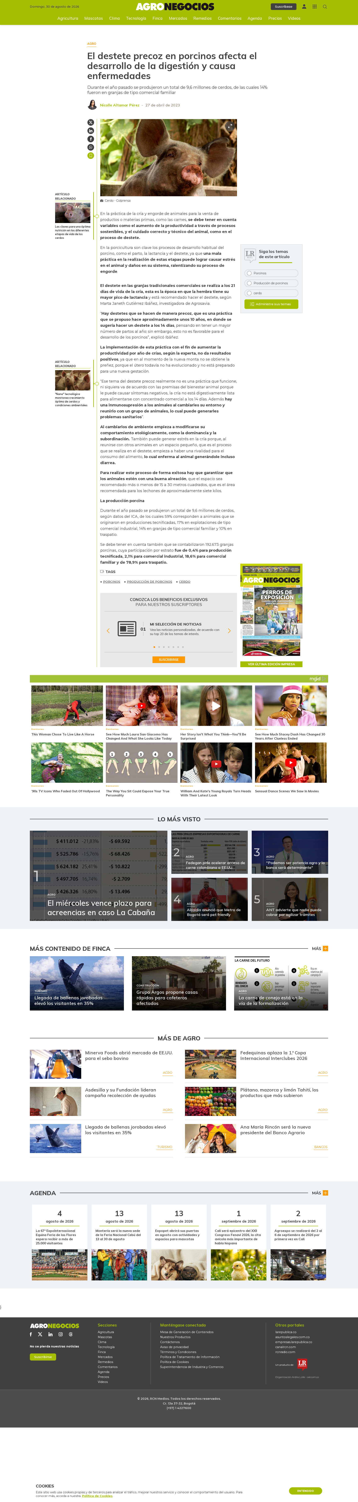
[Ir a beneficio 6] (178, 647)
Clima (114, 18)
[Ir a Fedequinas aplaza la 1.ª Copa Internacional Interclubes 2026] (210, 1064)
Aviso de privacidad (174, 1347)
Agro (167, 1073)
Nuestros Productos (175, 1337)
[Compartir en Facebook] (90, 139)
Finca (157, 18)
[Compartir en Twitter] (90, 122)
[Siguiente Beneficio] (229, 631)
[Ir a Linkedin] (50, 1334)
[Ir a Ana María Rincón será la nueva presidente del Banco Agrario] (210, 1138)
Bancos (321, 1147)
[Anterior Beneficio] (108, 631)
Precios (275, 18)
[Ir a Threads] (71, 1334)
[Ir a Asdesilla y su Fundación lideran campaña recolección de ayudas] (55, 1101)
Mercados (178, 18)
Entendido (305, 1490)
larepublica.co (285, 1332)
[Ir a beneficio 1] (154, 647)
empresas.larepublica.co (293, 1342)
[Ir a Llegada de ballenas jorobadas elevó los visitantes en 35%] (55, 1138)
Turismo (164, 1147)
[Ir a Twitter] (40, 1334)
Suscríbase (283, 7)
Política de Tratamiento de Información (190, 1357)
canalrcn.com (285, 1347)
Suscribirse (43, 1357)
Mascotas (93, 18)
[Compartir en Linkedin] (90, 130)
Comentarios (230, 18)
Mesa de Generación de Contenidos (186, 1332)
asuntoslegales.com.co (292, 1337)
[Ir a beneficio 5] (173, 647)
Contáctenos (170, 1342)
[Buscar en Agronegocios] (325, 7)
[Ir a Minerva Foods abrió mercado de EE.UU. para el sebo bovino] (55, 1064)
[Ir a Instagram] (61, 1334)
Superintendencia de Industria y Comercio (192, 1367)
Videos (294, 18)
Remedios (202, 18)
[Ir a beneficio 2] (159, 647)
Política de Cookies (174, 1362)
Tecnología (136, 18)
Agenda (255, 18)
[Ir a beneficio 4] (168, 647)
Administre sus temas (273, 304)
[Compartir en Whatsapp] (90, 147)
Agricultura (67, 18)
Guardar (90, 155)
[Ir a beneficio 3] (164, 647)
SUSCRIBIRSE (169, 660)
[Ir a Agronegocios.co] (54, 1326)
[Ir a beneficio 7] (183, 647)
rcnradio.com (285, 1352)
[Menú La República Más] (314, 6)
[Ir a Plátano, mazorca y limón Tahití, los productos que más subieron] (210, 1101)
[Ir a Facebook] (31, 1334)
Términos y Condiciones (178, 1352)
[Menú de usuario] (304, 6)
